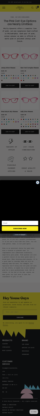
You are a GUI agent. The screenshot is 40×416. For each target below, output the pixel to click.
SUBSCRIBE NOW (20, 228)
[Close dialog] (37, 182)
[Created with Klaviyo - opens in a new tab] (20, 235)
